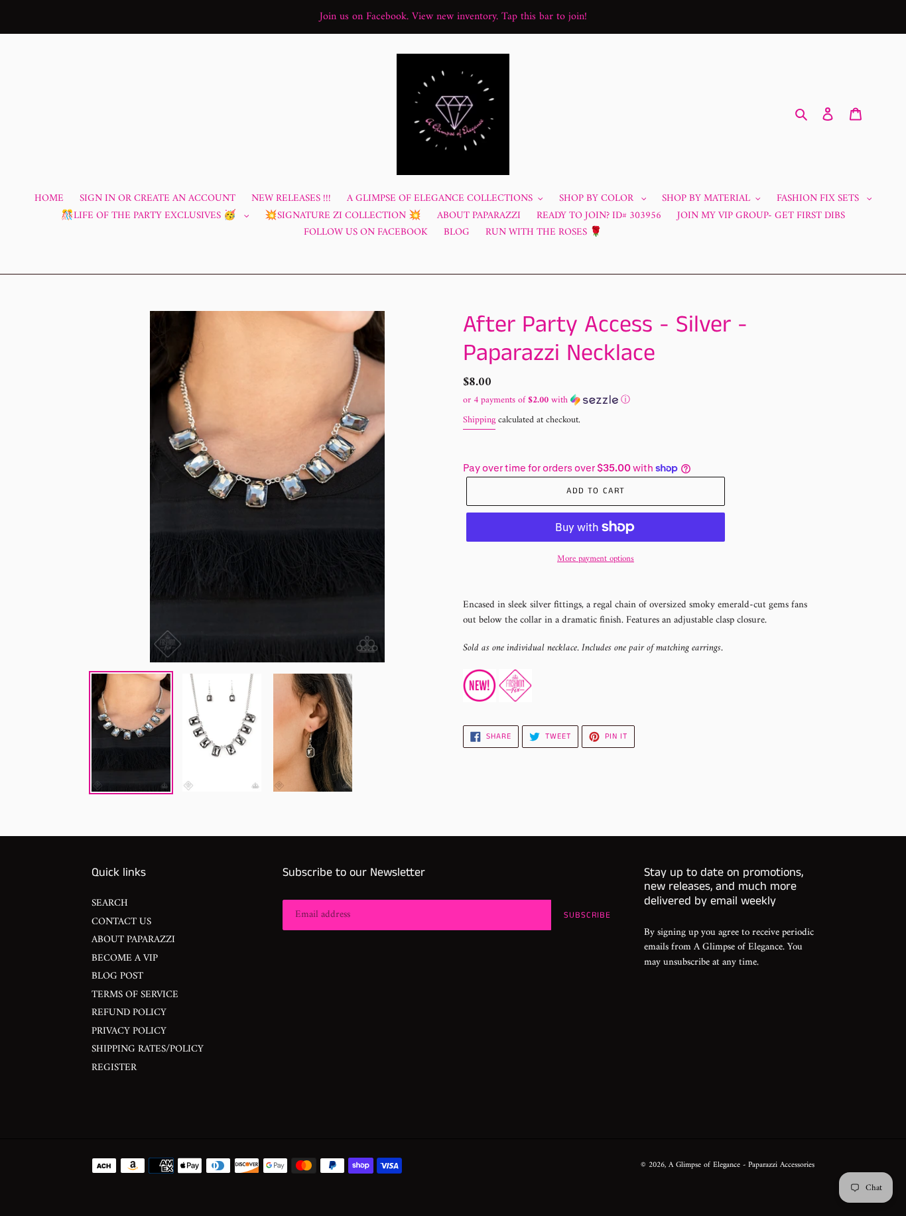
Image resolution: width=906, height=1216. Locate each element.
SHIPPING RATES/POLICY (148, 1049)
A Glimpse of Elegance (704, 1165)
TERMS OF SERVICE (135, 995)
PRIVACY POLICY (129, 1031)
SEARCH (110, 903)
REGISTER (114, 1068)
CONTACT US (121, 922)
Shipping (479, 420)
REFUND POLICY (129, 1013)
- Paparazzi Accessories (778, 1165)
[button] (546, 400)
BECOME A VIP (125, 958)
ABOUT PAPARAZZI (133, 940)
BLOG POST (117, 976)
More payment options (595, 559)
